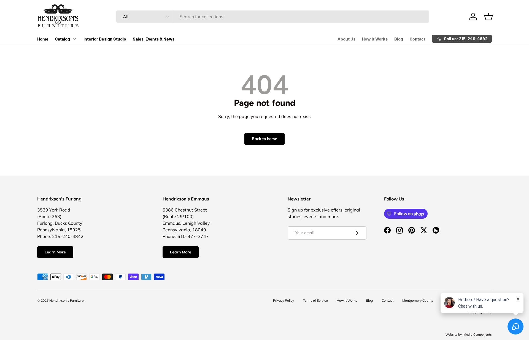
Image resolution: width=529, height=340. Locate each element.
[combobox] (273, 16)
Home (42, 38)
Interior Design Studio (104, 38)
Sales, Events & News (153, 38)
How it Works (375, 38)
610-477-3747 (193, 236)
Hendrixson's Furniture (66, 300)
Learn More (55, 252)
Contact (417, 38)
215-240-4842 (67, 236)
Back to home (264, 138)
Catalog (62, 38)
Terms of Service (315, 300)
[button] (488, 16)
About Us (346, 38)
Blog (398, 38)
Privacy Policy (283, 300)
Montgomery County (417, 300)
